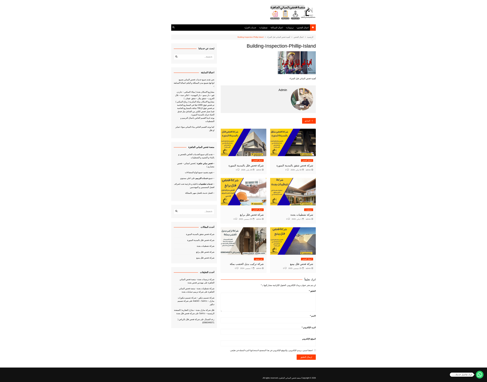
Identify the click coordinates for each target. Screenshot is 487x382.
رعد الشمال (209, 319)
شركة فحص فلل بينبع (301, 264)
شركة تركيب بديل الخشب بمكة (247, 264)
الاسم (313, 316)
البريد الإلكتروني (309, 327)
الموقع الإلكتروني (309, 339)
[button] (479, 374)
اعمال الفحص (303, 28)
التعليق (312, 291)
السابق (307, 121)
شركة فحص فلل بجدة (185, 313)
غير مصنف (258, 259)
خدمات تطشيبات (205, 184)
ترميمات (290, 28)
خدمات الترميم (201, 178)
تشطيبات (263, 28)
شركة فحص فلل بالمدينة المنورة (246, 165)
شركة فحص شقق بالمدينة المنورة (294, 165)
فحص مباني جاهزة (205, 163)
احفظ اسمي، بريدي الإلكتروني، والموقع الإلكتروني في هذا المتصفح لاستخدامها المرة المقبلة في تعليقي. (271, 350)
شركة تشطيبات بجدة (302, 214)
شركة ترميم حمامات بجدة (193, 292)
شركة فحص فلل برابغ (252, 214)
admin (308, 170)
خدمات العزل (250, 28)
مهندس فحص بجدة (196, 283)
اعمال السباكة (277, 28)
